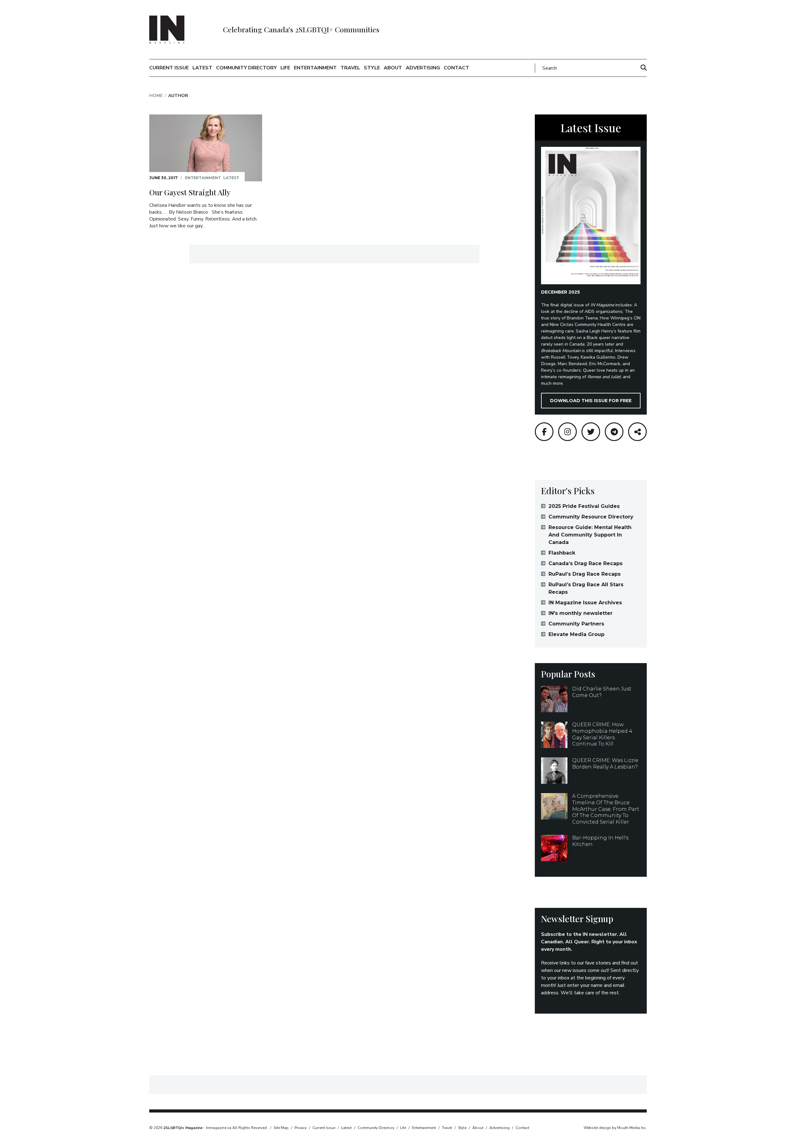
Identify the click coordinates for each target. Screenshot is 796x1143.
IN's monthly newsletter (580, 613)
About (393, 67)
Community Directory (246, 67)
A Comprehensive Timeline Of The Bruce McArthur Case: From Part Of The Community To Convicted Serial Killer (605, 809)
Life (285, 67)
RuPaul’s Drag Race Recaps (584, 574)
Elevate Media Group (576, 634)
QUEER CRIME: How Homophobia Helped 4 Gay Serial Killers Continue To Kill (602, 734)
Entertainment (315, 67)
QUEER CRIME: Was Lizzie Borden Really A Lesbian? (605, 763)
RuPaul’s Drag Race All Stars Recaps (585, 588)
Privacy (300, 1127)
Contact (456, 67)
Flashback (561, 553)
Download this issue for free (591, 400)
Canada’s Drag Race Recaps (585, 563)
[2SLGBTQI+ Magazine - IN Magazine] (166, 30)
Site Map (281, 1127)
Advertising (423, 67)
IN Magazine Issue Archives (585, 603)
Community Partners (576, 624)
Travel (350, 67)
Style (372, 67)
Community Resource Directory (590, 517)
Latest (202, 67)
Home (156, 96)
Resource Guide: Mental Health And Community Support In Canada (590, 534)
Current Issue (169, 67)
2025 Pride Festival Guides (584, 506)
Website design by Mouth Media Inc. (615, 1127)
